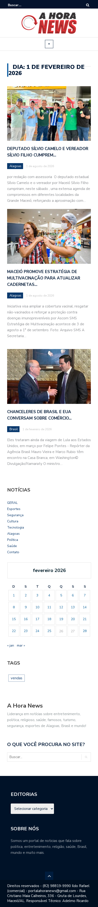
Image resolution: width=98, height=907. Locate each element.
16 (26, 619)
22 (14, 631)
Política (12, 540)
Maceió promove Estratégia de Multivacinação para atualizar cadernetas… (43, 278)
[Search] (88, 5)
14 (85, 607)
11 (49, 607)
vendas (16, 678)
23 (26, 631)
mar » (21, 645)
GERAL (12, 503)
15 (14, 619)
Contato (13, 552)
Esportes (13, 509)
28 (85, 631)
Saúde (12, 546)
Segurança (15, 515)
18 (49, 619)
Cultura (12, 521)
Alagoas (15, 166)
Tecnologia (15, 527)
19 (61, 619)
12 (61, 607)
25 (49, 631)
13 (73, 607)
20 (73, 619)
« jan (10, 645)
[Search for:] (22, 5)
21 (85, 619)
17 (37, 619)
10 (37, 607)
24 (37, 631)
